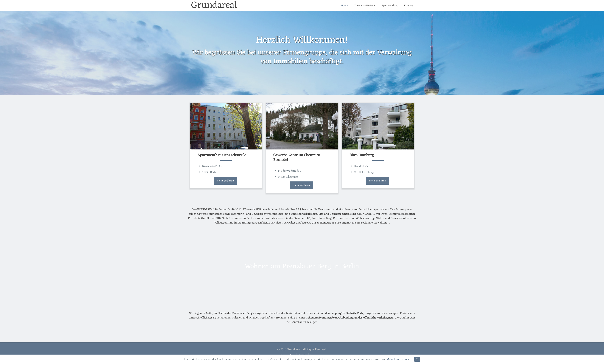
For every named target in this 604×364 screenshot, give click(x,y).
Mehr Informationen (398, 359)
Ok (417, 359)
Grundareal (214, 5)
